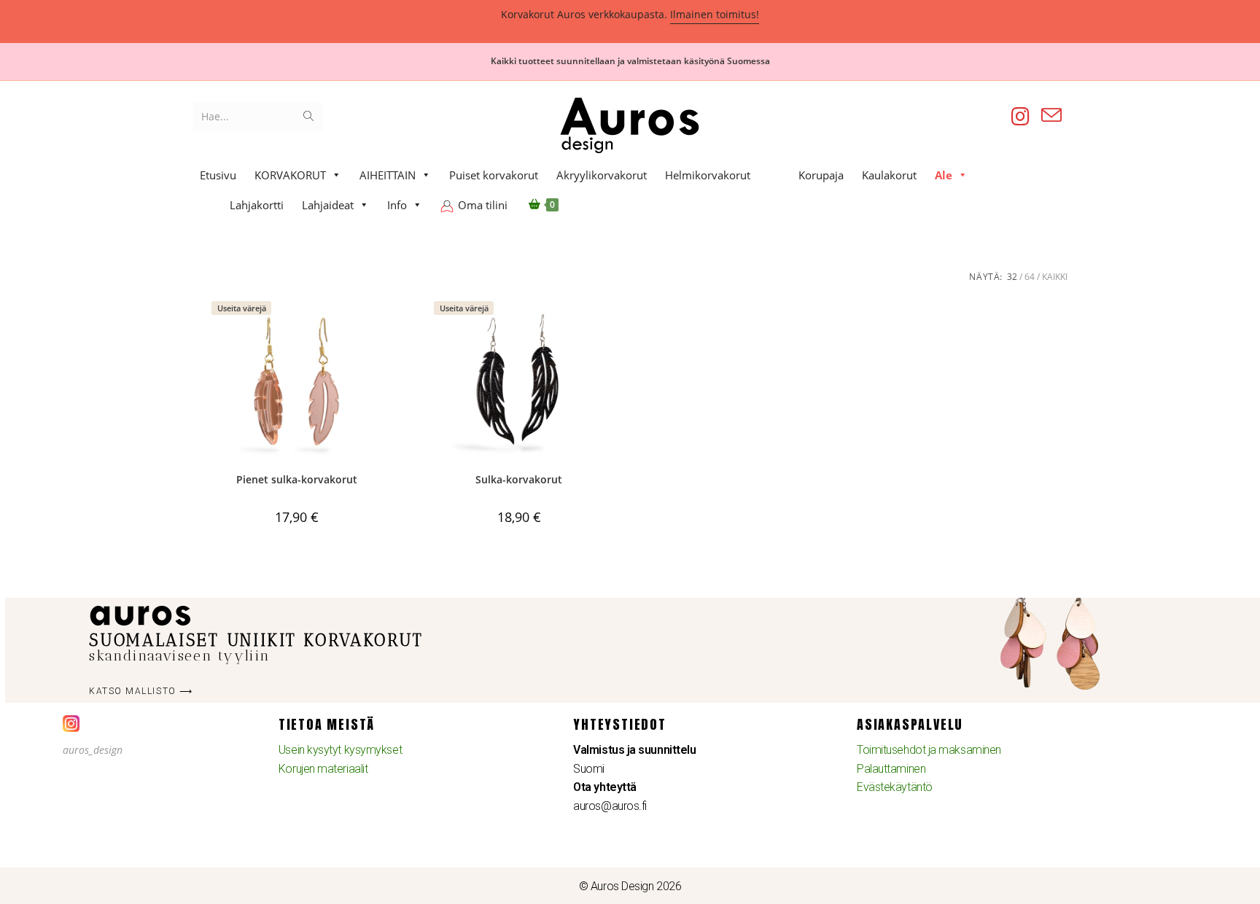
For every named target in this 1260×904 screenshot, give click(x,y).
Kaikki (1055, 276)
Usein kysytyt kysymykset (340, 750)
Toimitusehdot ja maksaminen (929, 750)
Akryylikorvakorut (601, 175)
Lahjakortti (257, 205)
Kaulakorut (889, 175)
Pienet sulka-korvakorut (296, 479)
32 (1012, 276)
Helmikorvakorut (707, 175)
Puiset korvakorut (493, 175)
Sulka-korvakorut (518, 479)
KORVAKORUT (290, 175)
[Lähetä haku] (308, 116)
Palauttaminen (891, 769)
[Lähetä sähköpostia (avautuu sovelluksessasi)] (1051, 115)
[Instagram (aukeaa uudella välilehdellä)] (1020, 116)
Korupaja (821, 175)
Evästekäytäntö (895, 787)
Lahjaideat (328, 205)
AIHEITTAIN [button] (387, 175)
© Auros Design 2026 (630, 886)
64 (1029, 276)
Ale (943, 175)
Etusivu (218, 175)
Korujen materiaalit (323, 769)
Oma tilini (483, 205)
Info (397, 205)
